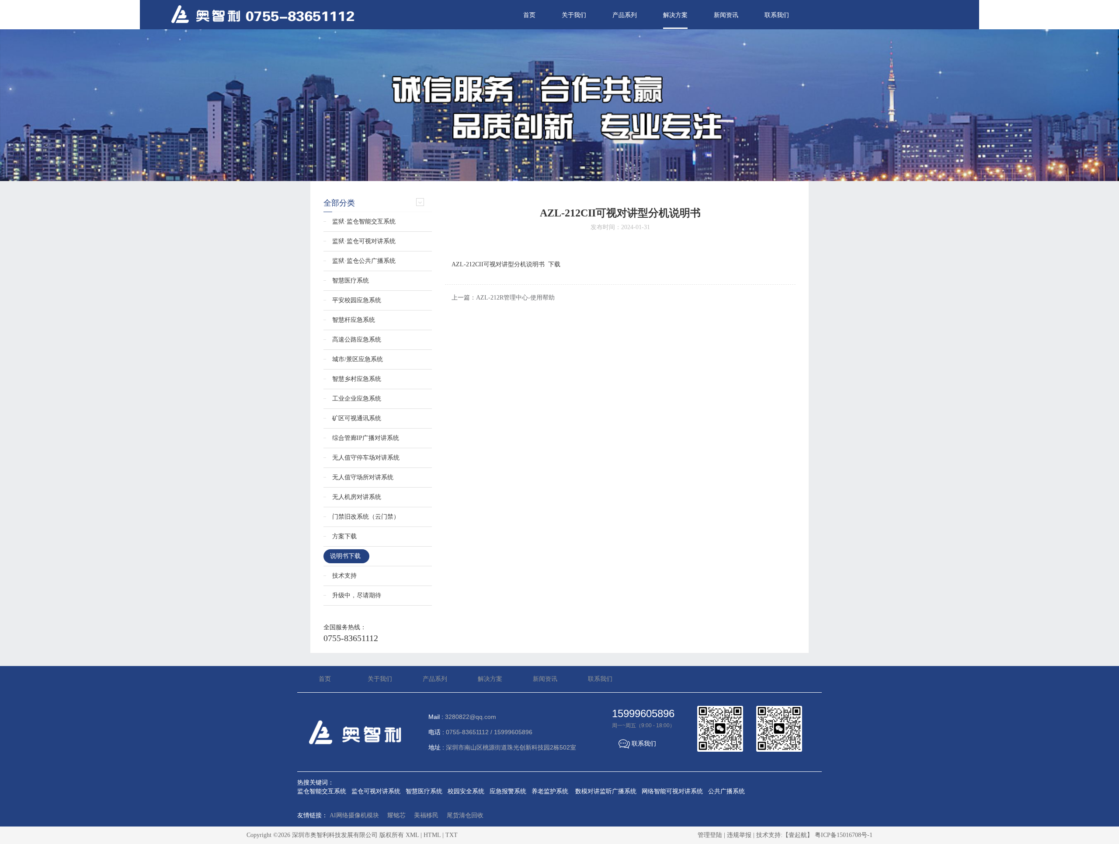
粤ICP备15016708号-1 (843, 835)
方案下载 (344, 536)
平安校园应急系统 (356, 300)
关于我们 (574, 15)
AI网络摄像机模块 (354, 815)
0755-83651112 (350, 638)
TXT (451, 835)
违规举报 (739, 835)
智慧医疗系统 (350, 280)
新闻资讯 (726, 15)
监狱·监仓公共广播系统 (364, 261)
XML (412, 835)
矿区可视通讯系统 (356, 418)
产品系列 (624, 15)
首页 (529, 15)
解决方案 (675, 15)
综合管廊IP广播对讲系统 (365, 438)
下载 (554, 264)
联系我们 (777, 15)
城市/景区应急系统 (357, 359)
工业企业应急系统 (356, 398)
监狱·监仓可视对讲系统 (364, 241)
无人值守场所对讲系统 (362, 477)
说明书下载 (345, 556)
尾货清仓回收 (465, 815)
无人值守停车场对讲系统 (366, 457)
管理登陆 (710, 835)
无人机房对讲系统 (356, 497)
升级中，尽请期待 (356, 595)
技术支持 (344, 575)
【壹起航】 (797, 835)
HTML (432, 835)
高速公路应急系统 (356, 339)
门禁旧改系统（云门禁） (366, 516)
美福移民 (426, 815)
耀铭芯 (396, 815)
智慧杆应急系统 (353, 320)
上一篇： (503, 297)
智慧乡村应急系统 (356, 379)
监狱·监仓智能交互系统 (364, 221)
